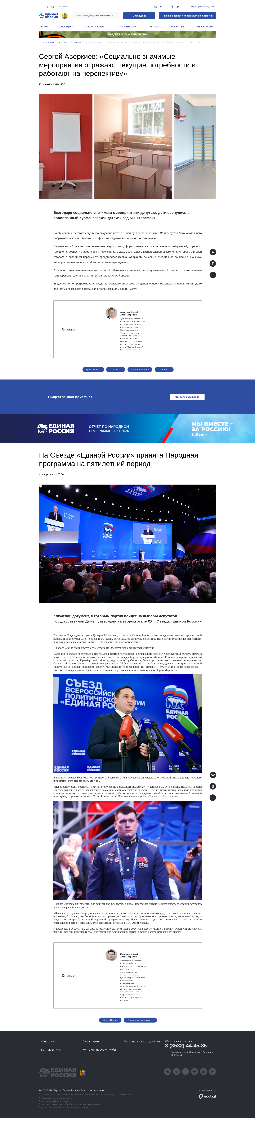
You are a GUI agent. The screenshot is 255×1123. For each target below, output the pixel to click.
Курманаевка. (93, 369)
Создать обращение (187, 397)
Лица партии (66, 27)
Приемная (154, 27)
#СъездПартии (110, 1020)
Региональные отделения (142, 1041)
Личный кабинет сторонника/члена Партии (187, 15)
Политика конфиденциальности (56, 1101)
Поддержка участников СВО (127, 34)
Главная (43, 42)
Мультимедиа (177, 27)
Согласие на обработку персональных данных (63, 1107)
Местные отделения (126, 27)
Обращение (139, 15)
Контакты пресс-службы (99, 1049)
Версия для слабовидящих (202, 7)
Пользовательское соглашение (55, 1098)
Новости (77, 42)
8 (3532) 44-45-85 (186, 1046)
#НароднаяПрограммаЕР (140, 1020)
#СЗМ (116, 369)
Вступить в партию (206, 27)
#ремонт (164, 369)
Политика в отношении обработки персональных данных (69, 1104)
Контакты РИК (51, 1049)
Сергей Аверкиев (140, 369)
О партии (43, 27)
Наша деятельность (94, 27)
